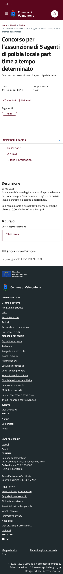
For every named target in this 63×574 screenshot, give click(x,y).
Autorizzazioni (9, 361)
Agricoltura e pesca (12, 341)
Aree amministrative (12, 307)
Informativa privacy (12, 516)
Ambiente (7, 346)
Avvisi (5, 428)
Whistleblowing (10, 511)
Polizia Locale (12, 234)
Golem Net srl (17, 567)
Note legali (7, 520)
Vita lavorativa (9, 409)
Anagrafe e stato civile (13, 351)
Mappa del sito (9, 550)
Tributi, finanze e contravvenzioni (19, 400)
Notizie (5, 419)
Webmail (6, 530)
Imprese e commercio (13, 385)
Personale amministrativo (15, 327)
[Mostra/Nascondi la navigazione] (6, 13)
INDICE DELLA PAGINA (14, 140)
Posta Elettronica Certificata (16, 476)
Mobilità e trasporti (12, 390)
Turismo (6, 404)
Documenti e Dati (11, 332)
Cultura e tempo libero (13, 370)
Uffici (4, 312)
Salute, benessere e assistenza (18, 395)
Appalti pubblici (10, 356)
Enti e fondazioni (10, 317)
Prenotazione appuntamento (16, 491)
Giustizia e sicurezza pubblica (17, 380)
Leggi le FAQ (8, 486)
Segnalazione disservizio (14, 496)
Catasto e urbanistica (13, 365)
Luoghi (5, 444)
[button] (9, 4)
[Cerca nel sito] (54, 14)
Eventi (5, 449)
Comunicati (8, 424)
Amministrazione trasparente (17, 506)
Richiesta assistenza (12, 501)
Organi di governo (11, 303)
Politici (5, 322)
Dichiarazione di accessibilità (16, 525)
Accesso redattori (52, 571)
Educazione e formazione (15, 375)
